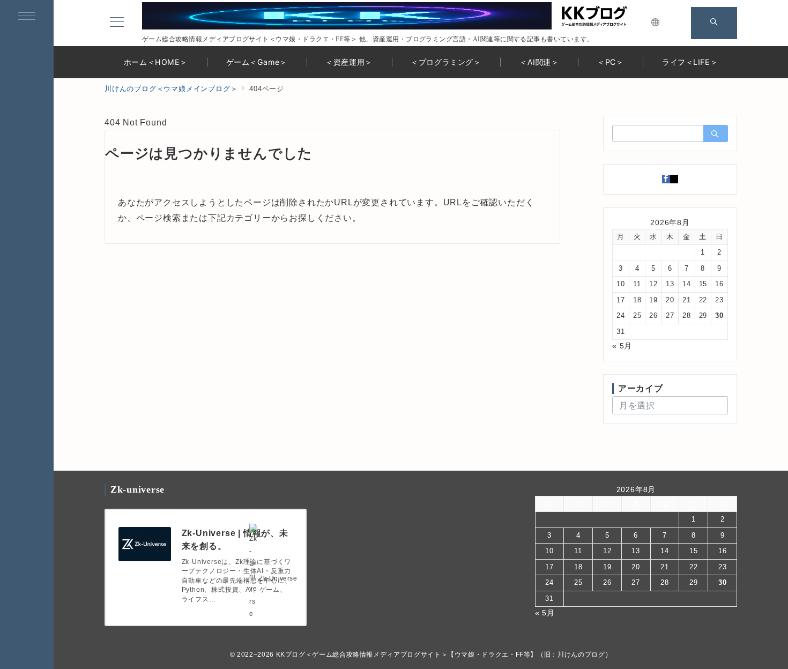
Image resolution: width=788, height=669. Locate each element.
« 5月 (622, 345)
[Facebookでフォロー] (666, 179)
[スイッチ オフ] (655, 23)
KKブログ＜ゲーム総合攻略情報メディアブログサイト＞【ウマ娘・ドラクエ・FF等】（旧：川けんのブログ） (444, 654)
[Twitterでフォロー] (674, 179)
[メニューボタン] (117, 23)
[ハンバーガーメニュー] (26, 17)
